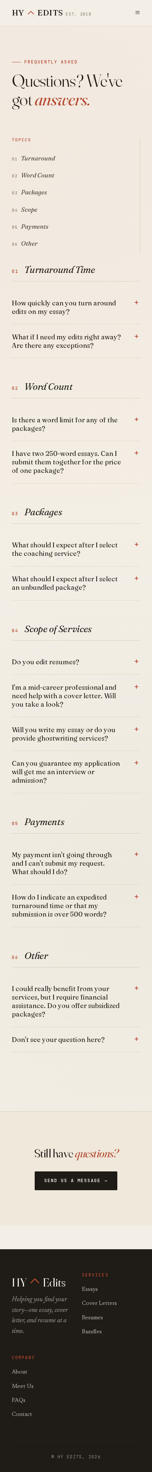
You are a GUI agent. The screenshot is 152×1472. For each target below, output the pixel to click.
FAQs (18, 1400)
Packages (34, 192)
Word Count (37, 175)
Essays (90, 1289)
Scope (29, 209)
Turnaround (38, 158)
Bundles (92, 1332)
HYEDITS (51, 13)
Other (29, 243)
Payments (34, 226)
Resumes (92, 1318)
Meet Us (23, 1386)
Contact (22, 1414)
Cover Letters (99, 1303)
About (19, 1372)
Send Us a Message (72, 1180)
